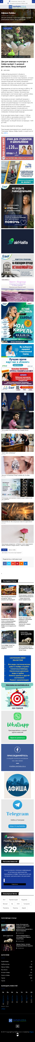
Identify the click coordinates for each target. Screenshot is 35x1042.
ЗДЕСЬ (6, 133)
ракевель (6, 908)
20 (22, 1000)
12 (17, 998)
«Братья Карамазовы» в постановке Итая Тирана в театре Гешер (26, 648)
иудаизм (24, 900)
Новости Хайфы (16, 975)
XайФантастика (16, 964)
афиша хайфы (12, 550)
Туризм (16, 978)
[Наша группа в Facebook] (17, 1026)
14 (26, 998)
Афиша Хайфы (10, 15)
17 (7, 1000)
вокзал (5, 904)
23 (3, 1002)
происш (15, 908)
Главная (3, 15)
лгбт (18, 904)
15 (31, 998)
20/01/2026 (7, 70)
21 (26, 1000)
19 (17, 1000)
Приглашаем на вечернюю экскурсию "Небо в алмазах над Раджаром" (8, 598)
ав (12, 904)
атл (4, 900)
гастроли (27, 904)
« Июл (3, 1009)
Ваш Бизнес (16, 969)
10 (7, 998)
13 (22, 998)
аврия (24, 908)
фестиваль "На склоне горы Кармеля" (12, 552)
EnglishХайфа (16, 961)
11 (12, 998)
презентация (13, 900)
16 (3, 1000)
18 (12, 1000)
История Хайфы (16, 972)
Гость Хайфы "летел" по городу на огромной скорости (7, 647)
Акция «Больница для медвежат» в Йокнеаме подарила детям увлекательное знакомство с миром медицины (24, 927)
